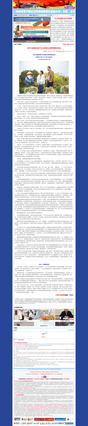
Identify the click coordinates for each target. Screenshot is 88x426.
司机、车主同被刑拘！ (65, 312)
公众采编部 (33, 369)
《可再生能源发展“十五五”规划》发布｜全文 (63, 37)
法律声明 (37, 369)
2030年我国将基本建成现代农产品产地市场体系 (63, 23)
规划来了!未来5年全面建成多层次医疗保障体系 (63, 29)
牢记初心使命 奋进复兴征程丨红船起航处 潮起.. (48, 39)
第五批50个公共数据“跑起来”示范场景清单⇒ (63, 27)
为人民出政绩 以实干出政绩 (63, 18)
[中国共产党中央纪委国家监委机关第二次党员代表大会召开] (44, 12)
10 (40, 37)
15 (48, 37)
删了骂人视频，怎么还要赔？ (44, 312)
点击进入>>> (37, 15)
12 (43, 37)
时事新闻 (19, 44)
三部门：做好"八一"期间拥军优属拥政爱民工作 (63, 39)
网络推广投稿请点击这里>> (68, 44)
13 (45, 37)
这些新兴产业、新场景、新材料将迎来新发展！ (63, 21)
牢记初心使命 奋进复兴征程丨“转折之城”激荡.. (30, 39)
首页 (16, 44)
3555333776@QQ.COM (22, 15)
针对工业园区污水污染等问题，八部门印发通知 (63, 33)
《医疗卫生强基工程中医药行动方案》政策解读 (63, 35)
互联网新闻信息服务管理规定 (33, 346)
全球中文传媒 (23, 3)
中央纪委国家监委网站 (60, 51)
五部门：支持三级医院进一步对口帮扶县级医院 (63, 25)
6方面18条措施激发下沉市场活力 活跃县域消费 (63, 31)
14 (47, 37)
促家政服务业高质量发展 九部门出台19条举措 (63, 41)
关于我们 (28, 369)
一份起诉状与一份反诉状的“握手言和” (23, 312)
